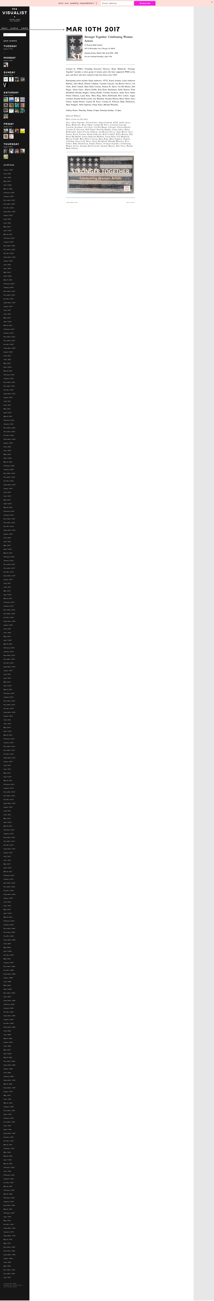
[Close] (212, 2)
